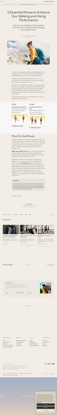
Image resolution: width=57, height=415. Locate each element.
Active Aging (40, 246)
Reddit (26, 214)
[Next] (53, 220)
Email (30, 214)
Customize (46, 410)
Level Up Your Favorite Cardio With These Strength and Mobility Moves (28, 187)
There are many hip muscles (25, 161)
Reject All (46, 407)
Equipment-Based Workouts (29, 245)
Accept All (46, 404)
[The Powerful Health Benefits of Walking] (46, 235)
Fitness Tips (46, 246)
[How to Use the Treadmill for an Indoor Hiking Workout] (28, 234)
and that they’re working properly (33, 143)
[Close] (54, 393)
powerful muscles (38, 78)
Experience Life (32, 36)
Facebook (9, 214)
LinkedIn (21, 214)
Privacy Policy (39, 402)
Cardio (22, 245)
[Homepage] (50, 1)
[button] (1, 1)
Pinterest (16, 214)
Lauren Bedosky (26, 36)
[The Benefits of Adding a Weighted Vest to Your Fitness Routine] (11, 233)
